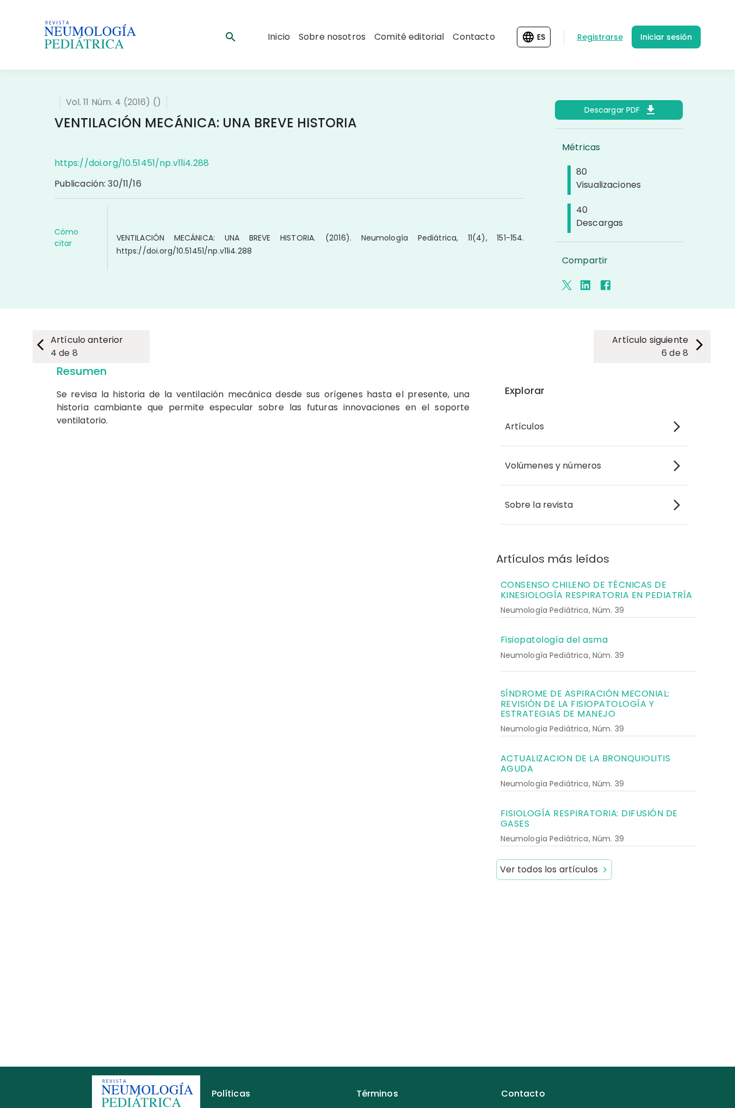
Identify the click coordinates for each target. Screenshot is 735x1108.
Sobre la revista (539, 504)
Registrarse (600, 37)
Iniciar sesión (666, 37)
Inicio (279, 36)
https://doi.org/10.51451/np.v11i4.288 (131, 163)
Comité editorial (409, 36)
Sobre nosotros (332, 36)
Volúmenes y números (553, 465)
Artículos (524, 426)
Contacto (474, 36)
